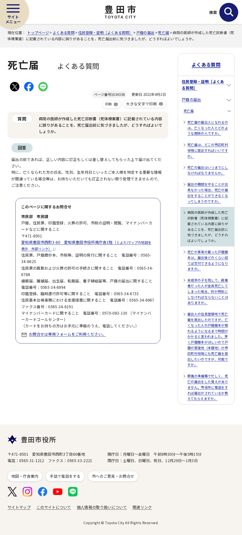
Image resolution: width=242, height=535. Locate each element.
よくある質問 (63, 32)
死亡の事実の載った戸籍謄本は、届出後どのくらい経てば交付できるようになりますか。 (207, 260)
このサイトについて (53, 507)
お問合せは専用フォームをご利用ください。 (67, 334)
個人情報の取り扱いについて (102, 507)
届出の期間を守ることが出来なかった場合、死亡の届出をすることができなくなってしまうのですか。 (207, 192)
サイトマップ (19, 507)
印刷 (108, 104)
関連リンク (142, 507)
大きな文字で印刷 (141, 104)
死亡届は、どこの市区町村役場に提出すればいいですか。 (207, 150)
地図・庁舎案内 (24, 476)
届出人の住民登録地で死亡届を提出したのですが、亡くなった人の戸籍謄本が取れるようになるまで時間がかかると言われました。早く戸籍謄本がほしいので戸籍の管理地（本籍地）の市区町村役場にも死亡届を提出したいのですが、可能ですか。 (207, 339)
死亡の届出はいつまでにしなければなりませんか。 (207, 170)
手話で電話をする (65, 476)
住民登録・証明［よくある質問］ (105, 32)
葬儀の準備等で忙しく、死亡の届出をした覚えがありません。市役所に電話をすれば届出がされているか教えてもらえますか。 (207, 387)
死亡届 (163, 32)
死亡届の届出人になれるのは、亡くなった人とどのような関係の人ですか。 (207, 128)
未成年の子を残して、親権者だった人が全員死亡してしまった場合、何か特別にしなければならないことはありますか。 (207, 291)
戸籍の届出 (145, 32)
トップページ (38, 32)
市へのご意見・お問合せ (113, 476)
